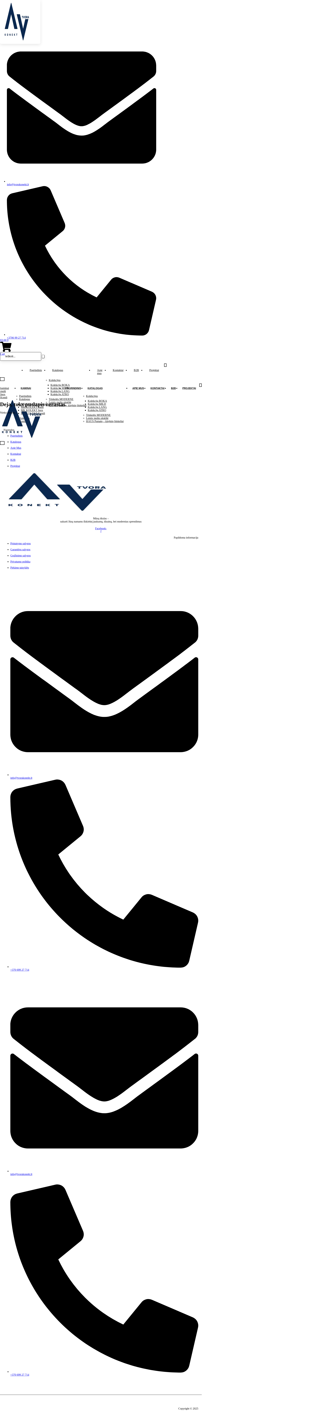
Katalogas (57, 370)
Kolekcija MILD (97, 404)
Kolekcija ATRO (97, 410)
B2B (136, 370)
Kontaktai (118, 370)
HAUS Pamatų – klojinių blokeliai (105, 421)
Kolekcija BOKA (97, 400)
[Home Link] (21, 439)
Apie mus (99, 372)
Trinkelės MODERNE (98, 415)
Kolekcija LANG (97, 407)
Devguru (22, 1402)
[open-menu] (165, 365)
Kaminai (26, 388)
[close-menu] (2, 379)
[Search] (43, 356)
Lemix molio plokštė (97, 418)
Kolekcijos (55, 380)
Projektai (154, 370)
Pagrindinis (36, 370)
